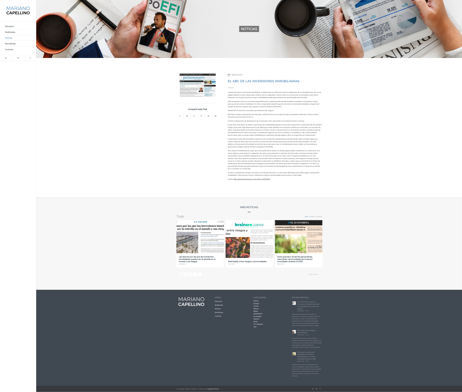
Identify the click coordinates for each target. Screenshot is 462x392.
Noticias (218, 309)
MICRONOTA (257, 314)
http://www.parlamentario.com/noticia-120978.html (252, 179)
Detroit (255, 301)
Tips (255, 327)
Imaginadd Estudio (213, 389)
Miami (255, 311)
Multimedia (219, 305)
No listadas (257, 316)
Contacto (218, 316)
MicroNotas (219, 312)
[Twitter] (18, 58)
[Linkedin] (6, 58)
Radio (255, 321)
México (256, 309)
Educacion (218, 301)
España (256, 303)
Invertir (256, 306)
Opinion (256, 319)
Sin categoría (258, 324)
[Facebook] (30, 58)
